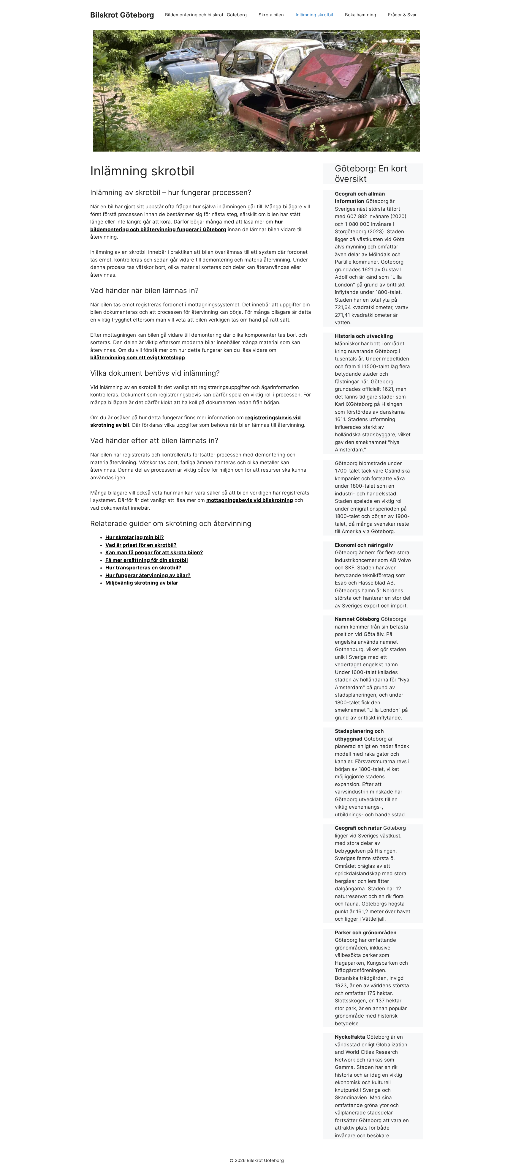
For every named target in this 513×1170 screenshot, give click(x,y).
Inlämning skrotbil (314, 15)
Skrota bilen (271, 15)
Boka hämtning (360, 15)
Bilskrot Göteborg (122, 14)
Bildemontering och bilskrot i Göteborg (206, 15)
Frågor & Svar (402, 15)
